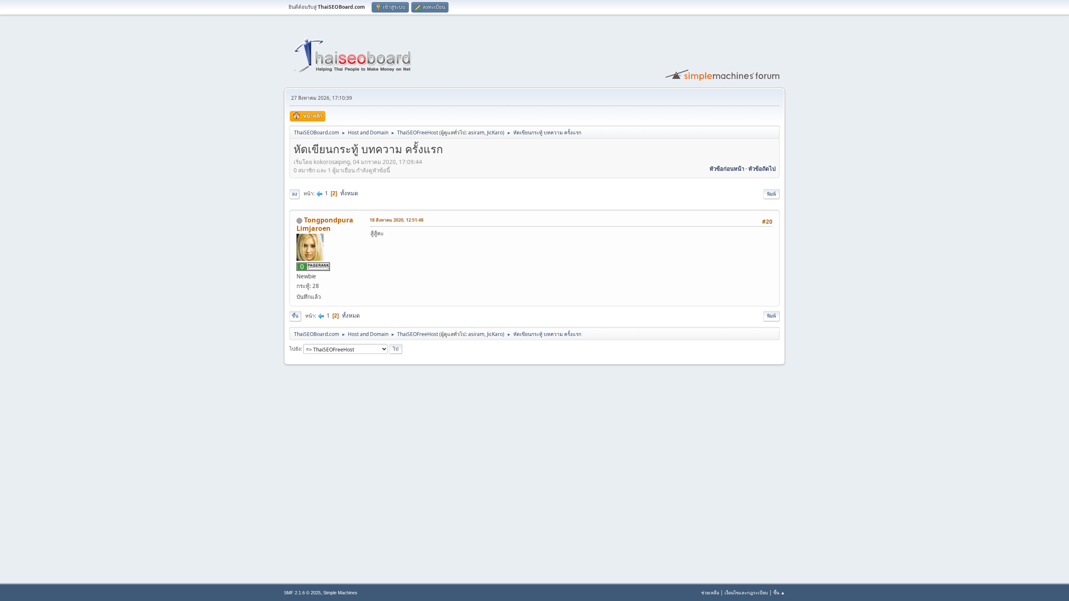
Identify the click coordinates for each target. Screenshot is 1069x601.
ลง (294, 194)
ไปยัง (295, 348)
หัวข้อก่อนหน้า (726, 168)
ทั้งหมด (349, 193)
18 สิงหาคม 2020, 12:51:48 (396, 220)
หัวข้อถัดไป (761, 168)
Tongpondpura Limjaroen (324, 224)
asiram (476, 132)
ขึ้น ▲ (779, 592)
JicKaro (495, 132)
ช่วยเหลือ (710, 592)
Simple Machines (340, 592)
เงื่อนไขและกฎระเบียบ (746, 592)
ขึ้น (295, 316)
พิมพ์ (771, 194)
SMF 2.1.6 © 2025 (302, 592)
